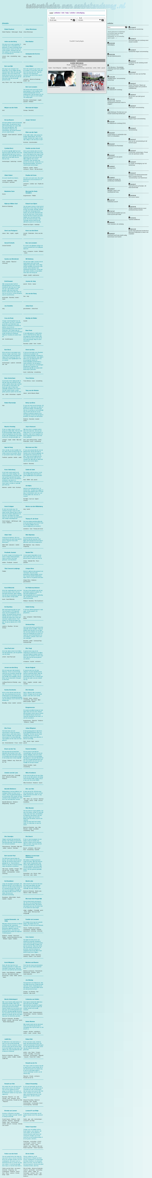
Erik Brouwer (8, 281)
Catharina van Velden (32, 999)
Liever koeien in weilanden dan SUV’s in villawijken (117, 135)
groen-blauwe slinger (33, 393)
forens (4, 194)
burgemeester (27, 195)
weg (19, 56)
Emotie (31, 1076)
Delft (30, 1012)
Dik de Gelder (30, 1153)
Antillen (14, 1057)
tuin (29, 80)
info (63, 13)
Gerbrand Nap (30, 624)
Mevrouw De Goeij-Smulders (31, 192)
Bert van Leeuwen (31, 87)
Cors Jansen (30, 937)
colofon (72, 13)
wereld (4, 1123)
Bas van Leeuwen (31, 243)
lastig (3, 1174)
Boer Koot (29, 330)
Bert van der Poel (9, 855)
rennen (4, 56)
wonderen (26, 528)
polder (31, 343)
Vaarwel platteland (134, 219)
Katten (50, 68)
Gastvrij (34, 1014)
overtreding (33, 1141)
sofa (32, 1119)
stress (31, 800)
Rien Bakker (29, 41)
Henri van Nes (30, 349)
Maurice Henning (9, 426)
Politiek (30, 56)
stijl (32, 479)
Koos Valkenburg (9, 469)
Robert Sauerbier (31, 1127)
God (31, 528)
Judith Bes (7, 1039)
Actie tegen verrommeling (136, 107)
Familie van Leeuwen (32, 919)
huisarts (26, 1057)
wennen (19, 703)
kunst (24, 251)
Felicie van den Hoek (11, 1153)
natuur (25, 56)
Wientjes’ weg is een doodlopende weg (113, 191)
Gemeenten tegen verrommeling (138, 51)
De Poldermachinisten (33, 588)
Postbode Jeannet (10, 552)
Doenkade (26, 1055)
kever (41, 1103)
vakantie (37, 849)
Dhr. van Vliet (30, 789)
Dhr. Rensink (30, 690)
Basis (33, 1052)
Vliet (24, 798)
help (67, 13)
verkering (4, 263)
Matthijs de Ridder (31, 318)
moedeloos (26, 802)
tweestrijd (35, 1104)
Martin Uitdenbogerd (10, 999)
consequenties (11, 872)
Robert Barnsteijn (10, 403)
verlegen (4, 439)
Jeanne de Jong (31, 281)
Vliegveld (41, 1055)
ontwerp (37, 544)
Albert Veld (7, 535)
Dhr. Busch (29, 836)
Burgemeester (30, 707)
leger (32, 741)
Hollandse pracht (112, 201)
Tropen (25, 1053)
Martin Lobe (29, 881)
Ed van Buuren (9, 120)
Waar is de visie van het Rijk (137, 74)
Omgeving (26, 546)
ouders (25, 1033)
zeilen (6, 394)
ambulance (37, 1031)
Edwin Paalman (9, 29)
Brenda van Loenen (10, 1110)
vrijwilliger (64, 68)
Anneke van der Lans (11, 773)
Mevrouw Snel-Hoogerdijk (34, 898)
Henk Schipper (9, 506)
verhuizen (26, 79)
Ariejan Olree (30, 568)
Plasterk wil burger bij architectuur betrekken (114, 180)
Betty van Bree (30, 403)
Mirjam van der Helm (11, 107)
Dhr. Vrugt (29, 648)
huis (8, 56)
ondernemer (36, 275)
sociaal (4, 180)
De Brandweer (9, 881)
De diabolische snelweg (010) (116, 123)
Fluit (37, 991)
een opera (17, 1168)
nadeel (32, 954)
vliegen (25, 275)
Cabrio (25, 1119)
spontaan (12, 182)
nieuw (9, 703)
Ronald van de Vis (31, 1063)
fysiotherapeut (9, 339)
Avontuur (18, 487)
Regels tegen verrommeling (137, 119)
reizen (20, 742)
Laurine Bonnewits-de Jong (14, 937)
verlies (94, 68)
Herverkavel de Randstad (115, 145)
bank (34, 765)
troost (31, 441)
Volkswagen (15, 32)
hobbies (15, 938)
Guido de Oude (30, 469)
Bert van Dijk (8, 66)
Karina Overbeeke (10, 690)
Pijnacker (13, 261)
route (51, 13)
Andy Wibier (29, 66)
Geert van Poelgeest (10, 230)
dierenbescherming (79, 68)
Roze (37, 561)
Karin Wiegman (57, 68)
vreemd (19, 161)
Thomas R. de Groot (32, 519)
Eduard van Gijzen (31, 203)
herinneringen (33, 100)
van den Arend (38, 169)
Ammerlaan (12, 394)
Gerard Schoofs (9, 243)
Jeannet (15, 562)
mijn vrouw (34, 699)
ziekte (35, 875)
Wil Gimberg (29, 259)
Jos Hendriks (8, 306)
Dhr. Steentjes (8, 836)
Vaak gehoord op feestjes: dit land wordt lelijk (137, 186)
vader (3, 299)
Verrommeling (133, 130)
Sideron (25, 892)
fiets (8, 233)
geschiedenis (26, 308)
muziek (25, 233)
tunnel (28, 509)
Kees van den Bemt (32, 230)
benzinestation (33, 142)
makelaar (37, 224)
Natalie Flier (29, 552)
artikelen (57, 13)
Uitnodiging (111, 45)
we (15, 1097)
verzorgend (5, 182)
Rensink (25, 698)
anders (25, 420)
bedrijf (25, 80)
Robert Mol (29, 1039)
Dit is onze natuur (134, 197)
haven (40, 782)
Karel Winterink (9, 588)
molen (25, 253)
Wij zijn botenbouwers (114, 56)
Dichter (36, 1174)
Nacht (18, 897)
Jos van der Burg (31, 293)
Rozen (31, 169)
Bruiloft (4, 441)
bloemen (4, 487)
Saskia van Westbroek (11, 259)
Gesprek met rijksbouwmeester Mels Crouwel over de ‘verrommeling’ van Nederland (138, 176)
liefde (99, 68)
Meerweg (38, 954)
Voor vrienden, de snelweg (115, 224)
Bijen (39, 699)
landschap (19, 82)
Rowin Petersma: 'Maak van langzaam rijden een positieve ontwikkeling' (138, 86)
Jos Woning (29, 980)
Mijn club (19, 439)
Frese (16, 742)
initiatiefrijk (10, 180)
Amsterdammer (9, 742)
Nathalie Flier (31, 561)
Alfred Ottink (12, 897)
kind (3, 110)
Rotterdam (31, 233)
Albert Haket (8, 175)
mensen (35, 698)
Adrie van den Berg (10, 41)
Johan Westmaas (31, 29)
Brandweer (5, 897)
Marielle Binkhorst (10, 789)
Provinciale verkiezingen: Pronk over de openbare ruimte (138, 153)
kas (3, 394)
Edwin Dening (30, 607)
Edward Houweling (31, 1084)
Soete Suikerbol (12, 134)
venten (18, 872)
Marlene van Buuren (32, 962)
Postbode (9, 562)
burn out (71, 68)
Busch (25, 848)
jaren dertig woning (32, 439)
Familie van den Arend (33, 148)
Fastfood (4, 457)
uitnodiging (80, 13)
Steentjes (15, 848)
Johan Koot (29, 306)
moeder (37, 419)
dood (3, 261)
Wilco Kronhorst (31, 773)
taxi (24, 122)
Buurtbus (10, 626)
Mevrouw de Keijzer (32, 107)
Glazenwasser (6, 846)
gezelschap (89, 68)
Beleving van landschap (136, 29)
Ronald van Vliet (9, 1084)
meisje (25, 561)
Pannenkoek (38, 971)
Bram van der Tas (10, 749)
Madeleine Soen (9, 191)
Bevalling (4, 703)
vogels (39, 100)
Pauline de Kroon (31, 175)
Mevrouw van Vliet (31, 447)
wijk (18, 1097)
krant (33, 381)
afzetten (31, 1031)
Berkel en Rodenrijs (35, 79)
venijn (35, 800)
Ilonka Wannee (30, 1021)
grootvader (5, 297)
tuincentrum (26, 931)
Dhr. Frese (7, 728)
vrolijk (15, 180)
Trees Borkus (30, 378)
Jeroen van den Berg (11, 667)
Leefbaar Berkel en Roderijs (9, 682)
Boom (7, 82)
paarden (25, 101)
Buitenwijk (16, 1120)
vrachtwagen (26, 1143)
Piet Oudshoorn (39, 600)
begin (29, 911)
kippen (36, 167)
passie (103, 68)
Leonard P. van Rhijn (32, 1110)
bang (32, 830)
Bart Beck (7, 349)
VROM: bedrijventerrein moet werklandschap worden (137, 209)
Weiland (31, 101)
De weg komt (111, 168)
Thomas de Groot (38, 528)
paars (4, 977)
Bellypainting (5, 803)
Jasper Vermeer (31, 120)
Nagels (4, 1122)
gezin (41, 910)
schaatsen (30, 251)
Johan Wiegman (31, 728)
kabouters (11, 544)
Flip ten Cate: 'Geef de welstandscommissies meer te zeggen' (116, 102)
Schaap (25, 110)
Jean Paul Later (9, 648)
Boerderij (25, 100)
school (4, 656)
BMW (28, 479)
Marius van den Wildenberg (34, 506)
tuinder (31, 167)
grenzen (9, 1123)
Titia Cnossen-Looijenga (12, 568)
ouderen (13, 362)
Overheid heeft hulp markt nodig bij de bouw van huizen (117, 236)
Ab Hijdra (28, 486)
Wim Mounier (30, 808)
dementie (18, 362)
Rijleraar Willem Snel (11, 203)
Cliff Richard (14, 521)
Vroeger (26, 800)
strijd (3, 683)
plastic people (27, 701)
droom (4, 57)
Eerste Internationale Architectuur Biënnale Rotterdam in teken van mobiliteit (139, 232)
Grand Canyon (6, 1119)
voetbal (32, 183)
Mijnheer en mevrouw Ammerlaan (32, 856)
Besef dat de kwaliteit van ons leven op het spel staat (116, 213)
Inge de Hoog (8, 447)
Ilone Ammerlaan (9, 378)
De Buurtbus (8, 607)
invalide (12, 870)
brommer (25, 142)
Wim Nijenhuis (30, 535)
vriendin (35, 682)
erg (31, 798)
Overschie (37, 1053)
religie (24, 910)
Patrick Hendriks (31, 749)
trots (11, 82)
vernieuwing (35, 1103)
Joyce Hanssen (30, 426)
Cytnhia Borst (8, 148)
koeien (36, 251)
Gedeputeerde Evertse (54, 87)
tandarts (20, 134)
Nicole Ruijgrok (30, 667)
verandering (13, 56)
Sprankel (12, 803)
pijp (29, 1119)
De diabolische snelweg (114, 89)
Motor (24, 682)
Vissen (4, 546)
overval (40, 800)
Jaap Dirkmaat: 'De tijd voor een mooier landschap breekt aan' (117, 112)
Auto (14, 487)
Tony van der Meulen (32, 390)
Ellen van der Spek (31, 132)
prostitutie (36, 829)
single (9, 439)
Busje (20, 32)
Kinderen (25, 167)
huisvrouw (16, 935)
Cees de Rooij (8, 318)
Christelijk (17, 775)
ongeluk (8, 261)
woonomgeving (27, 1104)
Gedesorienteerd (37, 1012)
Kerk (35, 343)
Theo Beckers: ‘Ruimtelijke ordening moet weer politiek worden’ (115, 69)
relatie (13, 439)
